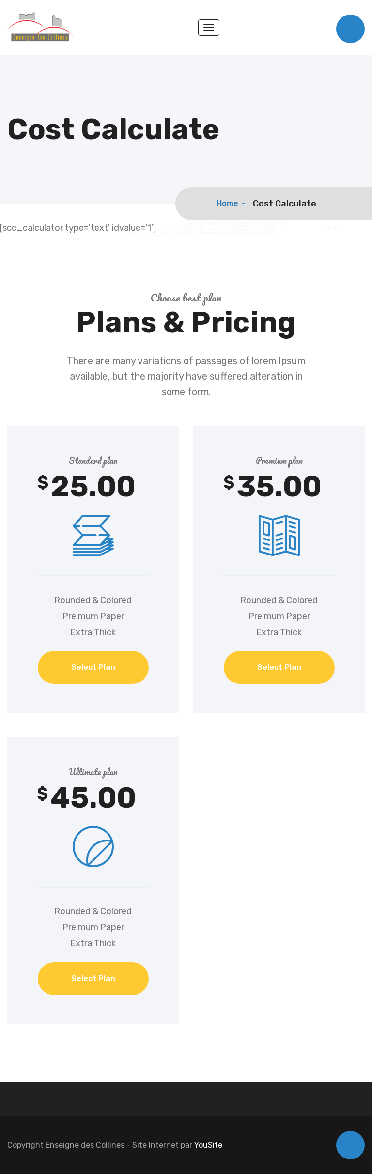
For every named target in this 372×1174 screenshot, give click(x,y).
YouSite (208, 1145)
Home (227, 203)
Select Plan (93, 667)
